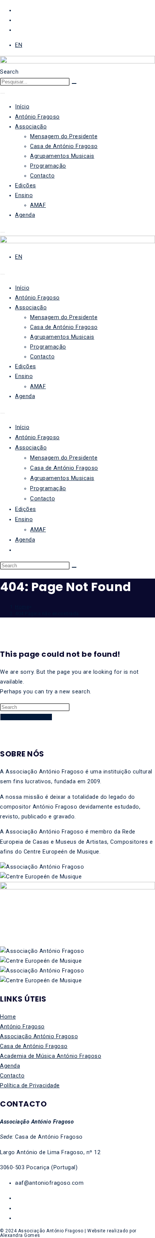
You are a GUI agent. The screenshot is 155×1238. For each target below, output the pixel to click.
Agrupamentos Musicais (62, 156)
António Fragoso (37, 117)
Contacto (42, 176)
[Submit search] (74, 567)
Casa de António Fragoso (64, 146)
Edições (25, 185)
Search (9, 72)
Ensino (24, 195)
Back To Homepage (26, 717)
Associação (31, 126)
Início (22, 106)
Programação (48, 166)
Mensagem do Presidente (63, 136)
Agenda (25, 215)
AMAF (38, 205)
